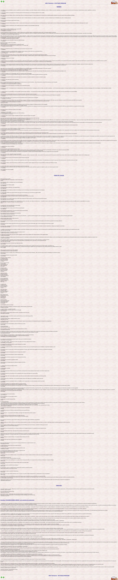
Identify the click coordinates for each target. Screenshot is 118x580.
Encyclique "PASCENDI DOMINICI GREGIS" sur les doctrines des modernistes (17, 500)
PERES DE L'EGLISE (59, 175)
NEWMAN (59, 6)
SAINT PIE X (59, 485)
